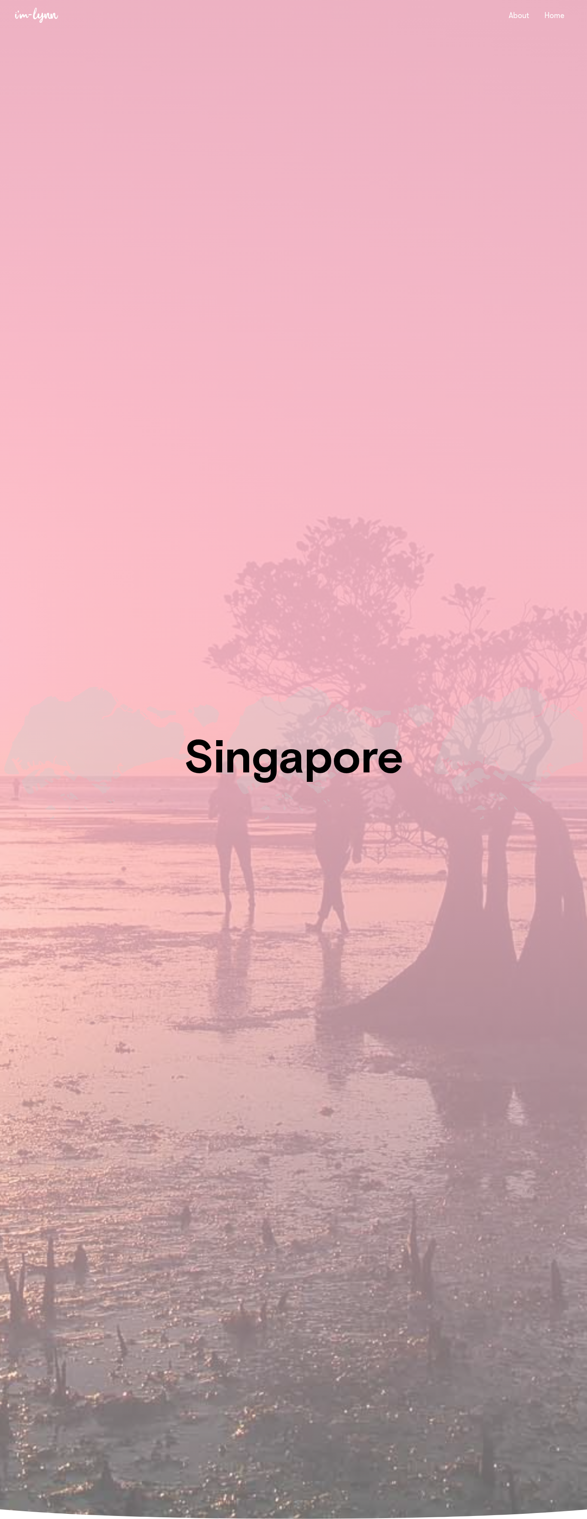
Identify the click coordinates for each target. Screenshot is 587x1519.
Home (554, 15)
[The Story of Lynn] (36, 14)
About (519, 15)
